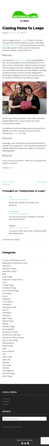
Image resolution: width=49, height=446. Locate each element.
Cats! (4, 282)
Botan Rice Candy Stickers (12, 279)
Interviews (6, 315)
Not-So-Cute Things (10, 340)
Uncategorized (8, 370)
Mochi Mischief (8, 329)
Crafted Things (8, 285)
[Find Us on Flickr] (28, 443)
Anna (25, 33)
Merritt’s (16, 133)
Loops (23, 40)
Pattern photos (8, 343)
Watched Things (8, 373)
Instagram (6, 401)
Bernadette (14, 211)
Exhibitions (6, 299)
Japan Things (7, 318)
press (4, 348)
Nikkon (24, 440)
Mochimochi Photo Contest (13, 337)
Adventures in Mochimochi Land (14, 263)
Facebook (6, 399)
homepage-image (9, 307)
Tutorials (5, 368)
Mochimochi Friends (10, 332)
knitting (5, 324)
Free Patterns (7, 301)
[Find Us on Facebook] (22, 443)
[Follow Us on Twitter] (25, 443)
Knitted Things (7, 321)
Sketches (5, 362)
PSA (3, 354)
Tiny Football (41, 182)
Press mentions (8, 351)
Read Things (7, 357)
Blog (4, 274)
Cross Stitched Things (10, 290)
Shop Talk (6, 359)
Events (11, 168)
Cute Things (7, 293)
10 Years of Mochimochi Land (13, 260)
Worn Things (7, 376)
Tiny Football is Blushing (8, 183)
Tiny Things (6, 365)
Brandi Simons (20, 60)
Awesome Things (9, 268)
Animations (6, 266)
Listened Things (8, 326)
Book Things (7, 277)
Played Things (7, 346)
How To (5, 310)
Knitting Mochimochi (10, 45)
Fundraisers (6, 304)
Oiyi (10, 197)
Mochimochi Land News (11, 335)
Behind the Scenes (9, 271)
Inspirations (6, 313)
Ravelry (5, 404)
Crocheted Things (9, 288)
